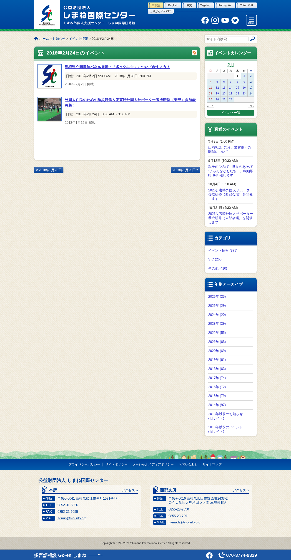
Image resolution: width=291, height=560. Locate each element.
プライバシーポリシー (84, 464)
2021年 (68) (217, 342)
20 (224, 93)
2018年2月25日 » (185, 170)
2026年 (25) (217, 296)
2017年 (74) (217, 378)
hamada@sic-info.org (184, 522)
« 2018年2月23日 (49, 170)
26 (217, 99)
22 (237, 93)
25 (210, 99)
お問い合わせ (188, 464)
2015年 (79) (217, 396)
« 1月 (210, 106)
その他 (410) (217, 268)
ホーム (44, 38)
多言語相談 (60, 555)
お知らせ (59, 38)
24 (251, 93)
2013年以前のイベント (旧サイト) (225, 429)
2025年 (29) (217, 305)
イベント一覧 (230, 112)
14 (230, 87)
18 (210, 93)
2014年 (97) (217, 405)
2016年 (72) (217, 387)
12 (217, 87)
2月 (230, 64)
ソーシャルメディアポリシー (153, 464)
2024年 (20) (217, 315)
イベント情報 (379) (222, 250)
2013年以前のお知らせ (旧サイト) (225, 416)
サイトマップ (212, 464)
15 (237, 87)
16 (244, 87)
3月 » (251, 106)
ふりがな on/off (160, 11)
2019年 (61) (217, 360)
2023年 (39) (217, 323)
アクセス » (129, 490)
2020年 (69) (217, 351)
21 (230, 93)
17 (251, 87)
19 (217, 93)
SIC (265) (215, 259)
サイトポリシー (116, 464)
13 (224, 87)
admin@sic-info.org (72, 518)
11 (210, 87)
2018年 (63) (217, 369)
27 (224, 99)
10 (251, 81)
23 (244, 93)
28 (230, 99)
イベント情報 (78, 38)
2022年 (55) (217, 333)
